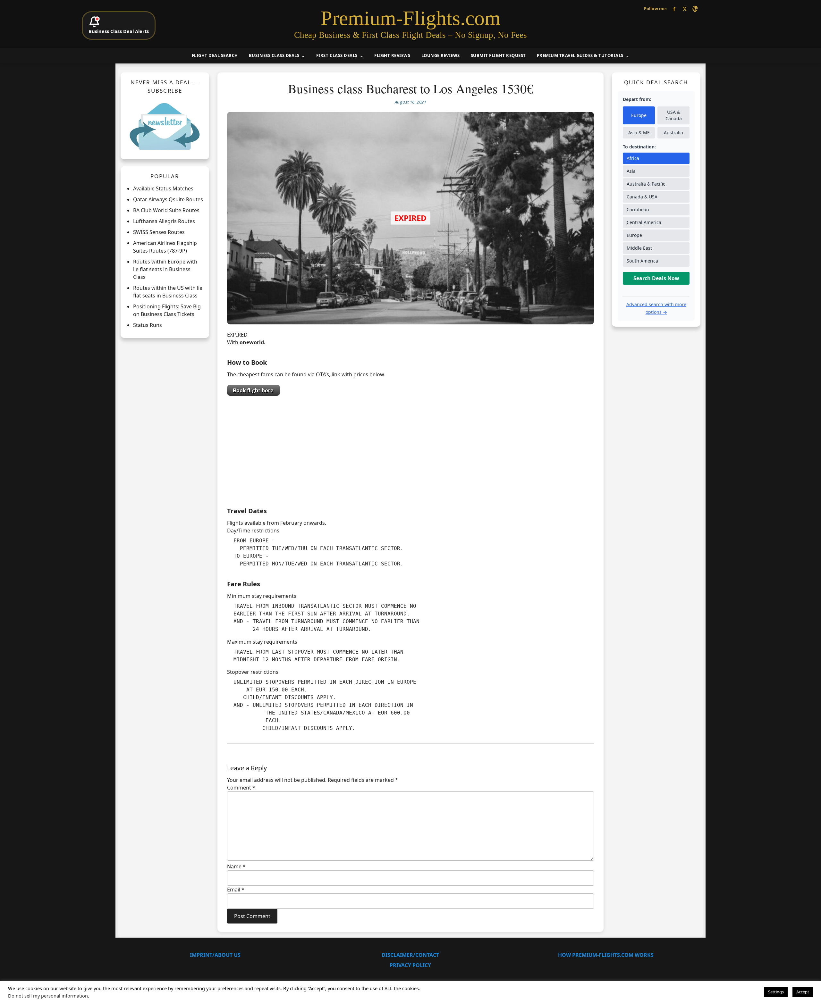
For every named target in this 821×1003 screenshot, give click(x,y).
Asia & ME (639, 133)
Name (236, 866)
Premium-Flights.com (411, 18)
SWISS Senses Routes (159, 232)
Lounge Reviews (440, 55)
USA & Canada (673, 115)
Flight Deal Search (215, 55)
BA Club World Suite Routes (166, 210)
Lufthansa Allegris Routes (164, 221)
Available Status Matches (163, 188)
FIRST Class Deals (337, 55)
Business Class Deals (274, 55)
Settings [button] (776, 992)
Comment (241, 787)
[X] (684, 9)
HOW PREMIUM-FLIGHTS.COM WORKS (606, 954)
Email (235, 889)
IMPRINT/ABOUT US (215, 954)
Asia (631, 171)
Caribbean (638, 209)
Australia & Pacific (646, 184)
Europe (639, 115)
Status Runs (147, 325)
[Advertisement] (410, 450)
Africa (633, 158)
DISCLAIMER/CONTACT (410, 954)
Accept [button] (802, 992)
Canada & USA (642, 197)
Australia (673, 133)
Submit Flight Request (498, 55)
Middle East (639, 248)
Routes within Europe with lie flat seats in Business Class (165, 269)
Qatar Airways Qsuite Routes (168, 199)
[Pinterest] (695, 9)
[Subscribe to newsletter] (164, 126)
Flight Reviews (392, 55)
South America (642, 261)
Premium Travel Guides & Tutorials (580, 55)
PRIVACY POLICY (410, 965)
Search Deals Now (656, 278)
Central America (644, 222)
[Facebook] (674, 9)
